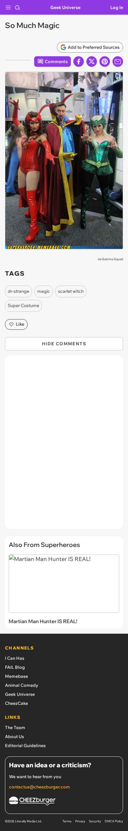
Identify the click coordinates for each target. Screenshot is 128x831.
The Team (15, 727)
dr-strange (18, 291)
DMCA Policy (114, 821)
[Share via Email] (117, 61)
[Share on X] (91, 61)
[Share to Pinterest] (104, 61)
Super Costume (23, 305)
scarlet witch (71, 291)
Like (20, 324)
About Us (14, 736)
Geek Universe (65, 7)
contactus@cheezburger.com (39, 787)
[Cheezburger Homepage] (64, 802)
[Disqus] (64, 445)
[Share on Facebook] (78, 61)
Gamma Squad (112, 259)
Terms (66, 821)
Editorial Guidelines (25, 745)
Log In (116, 7)
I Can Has (14, 658)
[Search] (17, 7)
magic (43, 291)
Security (95, 821)
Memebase (16, 676)
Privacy (80, 821)
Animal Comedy (21, 685)
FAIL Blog (15, 667)
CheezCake (16, 703)
